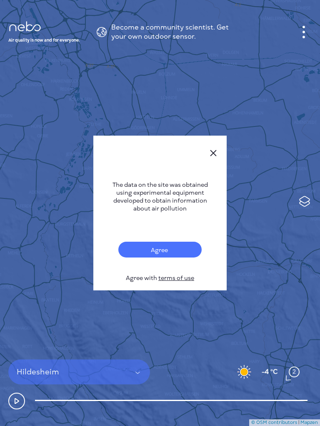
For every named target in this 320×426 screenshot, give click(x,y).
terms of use (176, 278)
